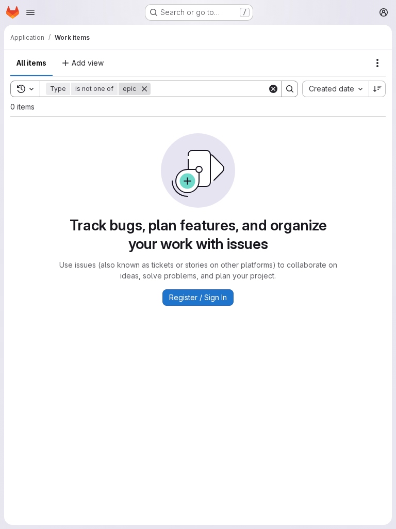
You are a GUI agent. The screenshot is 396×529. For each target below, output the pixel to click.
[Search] (290, 89)
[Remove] (144, 89)
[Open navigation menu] (30, 12)
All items (31, 62)
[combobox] (335, 89)
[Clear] (273, 89)
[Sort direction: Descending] (377, 89)
